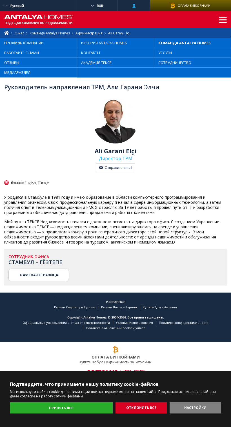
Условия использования (134, 322)
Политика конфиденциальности (183, 322)
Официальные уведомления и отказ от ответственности (66, 322)
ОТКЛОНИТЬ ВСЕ (141, 407)
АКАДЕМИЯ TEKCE (96, 62)
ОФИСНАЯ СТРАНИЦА (39, 275)
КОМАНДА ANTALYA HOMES (184, 42)
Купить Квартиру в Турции (74, 307)
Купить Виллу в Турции (119, 307)
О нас (19, 33)
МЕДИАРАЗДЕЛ (17, 72)
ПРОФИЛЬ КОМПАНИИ (24, 42)
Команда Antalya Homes (50, 33)
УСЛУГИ (165, 52)
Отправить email (118, 167)
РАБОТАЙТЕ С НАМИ (21, 52)
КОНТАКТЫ (90, 52)
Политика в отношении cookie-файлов (115, 328)
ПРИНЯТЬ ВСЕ (61, 408)
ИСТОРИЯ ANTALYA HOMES (104, 42)
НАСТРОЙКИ (195, 407)
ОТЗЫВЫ (11, 62)
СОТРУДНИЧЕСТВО (174, 62)
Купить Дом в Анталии (160, 307)
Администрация (89, 33)
